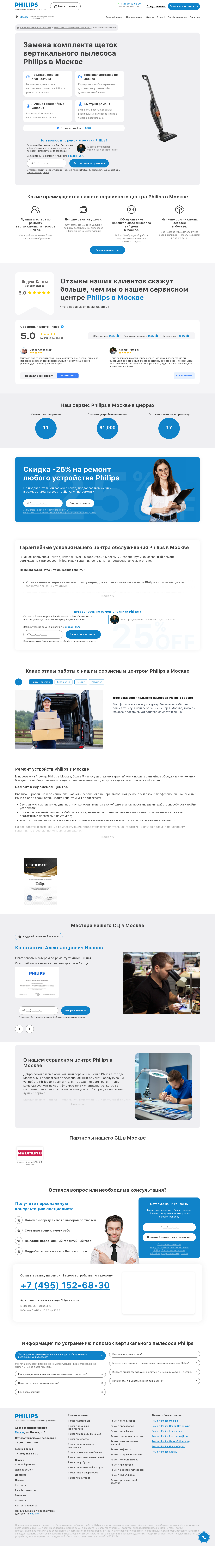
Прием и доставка (41, 682)
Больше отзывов (184, 376)
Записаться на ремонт (83, 634)
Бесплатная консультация (89, 163)
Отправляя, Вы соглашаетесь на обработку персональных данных (52, 1017)
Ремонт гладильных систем (127, 1436)
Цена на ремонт (135, 17)
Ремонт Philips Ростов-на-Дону (170, 1436)
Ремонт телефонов (122, 1431)
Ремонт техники (67, 6)
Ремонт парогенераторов (83, 1472)
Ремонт (81, 682)
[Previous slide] (19, 1029)
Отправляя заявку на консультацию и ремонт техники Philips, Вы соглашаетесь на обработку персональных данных (169, 1249)
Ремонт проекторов (122, 1426)
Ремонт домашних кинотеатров (79, 1427)
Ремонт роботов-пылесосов (127, 1469)
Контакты (20, 1485)
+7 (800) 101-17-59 (26, 1442)
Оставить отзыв (67, 376)
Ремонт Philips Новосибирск (168, 1446)
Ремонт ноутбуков (79, 1462)
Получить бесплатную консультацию (169, 1237)
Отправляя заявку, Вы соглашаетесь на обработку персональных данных (59, 512)
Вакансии (20, 1495)
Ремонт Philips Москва (165, 1420)
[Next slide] (30, 1029)
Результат (96, 682)
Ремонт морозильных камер (84, 1434)
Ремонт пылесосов (122, 1464)
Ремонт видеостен (79, 1439)
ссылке (34, 1513)
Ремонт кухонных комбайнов (85, 1452)
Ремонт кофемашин (79, 1420)
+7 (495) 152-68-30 (130, 4)
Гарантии (195, 17)
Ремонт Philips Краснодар (167, 1431)
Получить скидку (80, 503)
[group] (30, 1156)
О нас (160, 17)
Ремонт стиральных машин (126, 1454)
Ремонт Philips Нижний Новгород (171, 1441)
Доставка (20, 1474)
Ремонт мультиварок (123, 1475)
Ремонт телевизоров (123, 1420)
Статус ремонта (156, 6)
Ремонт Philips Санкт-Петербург (171, 1426)
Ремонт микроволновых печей (86, 1457)
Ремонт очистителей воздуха (85, 1467)
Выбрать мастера (75, 1010)
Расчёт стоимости (177, 17)
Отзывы (150, 17)
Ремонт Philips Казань (164, 1451)
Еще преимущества (107, 250)
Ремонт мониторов (79, 1478)
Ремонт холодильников (124, 1459)
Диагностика (63, 682)
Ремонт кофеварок (122, 1449)
